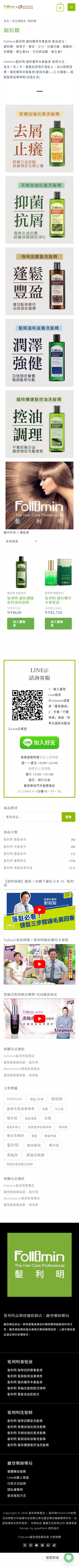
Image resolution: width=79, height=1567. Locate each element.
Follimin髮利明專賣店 (19, 1056)
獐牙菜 (12, 1118)
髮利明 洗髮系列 (15, 847)
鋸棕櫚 (63, 1127)
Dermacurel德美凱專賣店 (22, 1069)
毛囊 (45, 1109)
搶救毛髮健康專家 (21, 1108)
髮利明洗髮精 (20, 1412)
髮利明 (13, 1145)
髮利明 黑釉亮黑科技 (18, 868)
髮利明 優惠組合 (15, 861)
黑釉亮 (12, 1155)
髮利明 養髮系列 (15, 839)
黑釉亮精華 (35, 1155)
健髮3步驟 (37, 1099)
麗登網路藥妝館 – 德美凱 (21, 1075)
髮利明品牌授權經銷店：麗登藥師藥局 (36, 1315)
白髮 (48, 1118)
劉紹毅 (57, 1098)
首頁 (6, 21)
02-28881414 (27, 791)
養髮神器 (50, 1136)
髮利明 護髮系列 (15, 854)
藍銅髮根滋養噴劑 (40, 1127)
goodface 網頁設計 (47, 1528)
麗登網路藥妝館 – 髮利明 (21, 1062)
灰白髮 (59, 1109)
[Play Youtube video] (39, 910)
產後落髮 (31, 1118)
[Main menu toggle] (71, 7)
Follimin (14, 1098)
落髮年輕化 (13, 1127)
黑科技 (54, 1145)
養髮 (34, 1136)
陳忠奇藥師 (15, 1135)
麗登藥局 (34, 1145)
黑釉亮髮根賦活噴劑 (19, 1164)
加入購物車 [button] (19, 623)
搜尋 (68, 817)
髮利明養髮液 (20, 1361)
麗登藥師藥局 (20, 1463)
